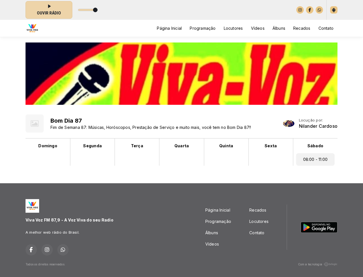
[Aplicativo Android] (333, 10)
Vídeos (258, 28)
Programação (203, 28)
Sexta (271, 145)
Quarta (181, 145)
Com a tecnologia (310, 264)
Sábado (315, 145)
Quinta (226, 145)
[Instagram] (300, 10)
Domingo (47, 145)
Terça (137, 145)
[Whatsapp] (319, 10)
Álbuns (279, 28)
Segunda (92, 145)
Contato (326, 28)
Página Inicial (169, 28)
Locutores (233, 28)
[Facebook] (309, 10)
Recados (301, 28)
